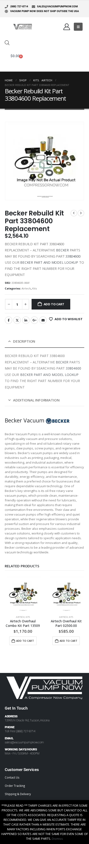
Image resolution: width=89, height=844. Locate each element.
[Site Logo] (22, 26)
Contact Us (12, 777)
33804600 (73, 256)
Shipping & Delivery (18, 794)
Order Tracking (15, 786)
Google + (34, 320)
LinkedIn (26, 320)
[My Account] (67, 26)
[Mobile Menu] (78, 27)
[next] (81, 213)
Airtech (26, 288)
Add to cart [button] (25, 640)
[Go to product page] (23, 594)
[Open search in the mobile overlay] (7, 42)
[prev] (73, 213)
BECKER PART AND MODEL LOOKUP (49, 262)
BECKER (62, 250)
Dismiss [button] (57, 838)
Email (43, 320)
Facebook (8, 320)
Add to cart (54, 304)
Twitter (17, 320)
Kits (34, 288)
